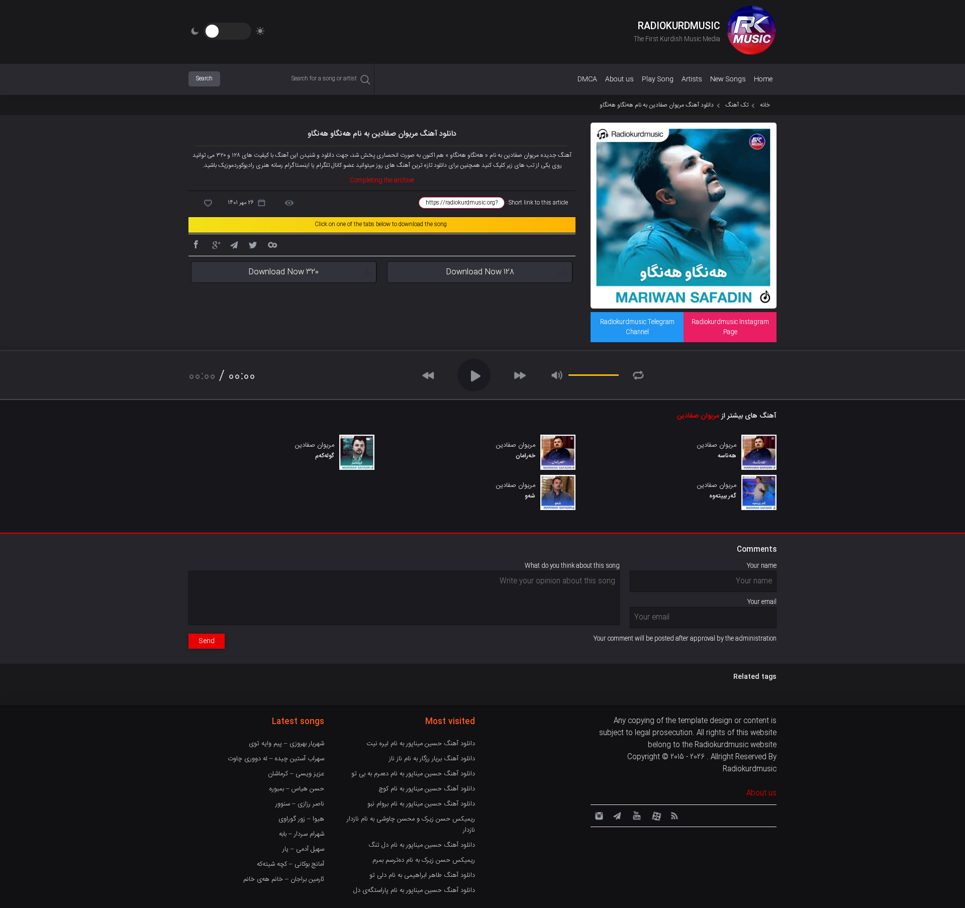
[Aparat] (655, 815)
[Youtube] (636, 815)
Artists (692, 79)
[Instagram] (598, 815)
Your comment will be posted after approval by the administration (685, 639)
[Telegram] (234, 244)
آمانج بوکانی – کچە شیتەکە (290, 864)
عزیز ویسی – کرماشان (296, 773)
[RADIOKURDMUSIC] (751, 31)
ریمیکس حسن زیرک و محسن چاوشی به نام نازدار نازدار (411, 825)
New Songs (728, 79)
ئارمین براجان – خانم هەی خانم (283, 879)
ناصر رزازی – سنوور (299, 804)
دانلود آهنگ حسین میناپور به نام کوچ (426, 788)
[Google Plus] (215, 244)
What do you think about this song (572, 566)
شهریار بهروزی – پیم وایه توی (286, 743)
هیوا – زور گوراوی (301, 819)
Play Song (657, 79)
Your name (762, 566)
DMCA (587, 79)
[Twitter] (253, 244)
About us (619, 79)
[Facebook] (195, 244)
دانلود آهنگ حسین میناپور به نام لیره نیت (420, 743)
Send (207, 641)
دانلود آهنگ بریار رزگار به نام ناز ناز (432, 758)
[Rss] (674, 815)
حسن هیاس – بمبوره (296, 788)
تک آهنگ (736, 105)
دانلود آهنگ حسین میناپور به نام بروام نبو (421, 804)
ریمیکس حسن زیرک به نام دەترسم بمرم (423, 860)
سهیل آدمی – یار (303, 849)
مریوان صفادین (698, 416)
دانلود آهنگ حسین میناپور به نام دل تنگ (421, 845)
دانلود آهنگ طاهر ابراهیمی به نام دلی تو (422, 875)
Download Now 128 (480, 272)
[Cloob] (272, 244)
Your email (762, 602)
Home (763, 79)
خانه (765, 105)
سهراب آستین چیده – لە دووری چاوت (276, 758)
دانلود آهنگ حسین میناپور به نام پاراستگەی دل (414, 890)
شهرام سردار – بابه (301, 834)
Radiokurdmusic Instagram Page (730, 327)
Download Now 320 (283, 272)
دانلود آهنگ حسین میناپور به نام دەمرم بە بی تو (413, 773)
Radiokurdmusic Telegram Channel (637, 327)
